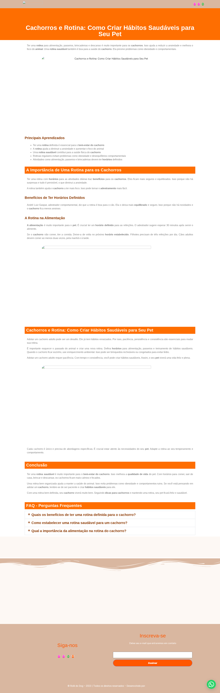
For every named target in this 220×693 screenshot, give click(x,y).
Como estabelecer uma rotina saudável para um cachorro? (79, 523)
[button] (110, 515)
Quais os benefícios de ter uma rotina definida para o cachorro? (83, 515)
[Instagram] (195, 4)
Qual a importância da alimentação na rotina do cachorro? (78, 531)
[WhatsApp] (203, 4)
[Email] (73, 656)
